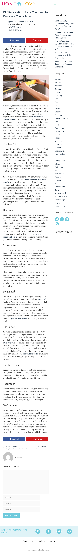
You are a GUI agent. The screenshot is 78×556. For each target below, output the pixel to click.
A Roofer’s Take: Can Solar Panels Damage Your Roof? (63, 64)
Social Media (60, 186)
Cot (56, 99)
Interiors (58, 144)
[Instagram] (69, 531)
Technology (60, 199)
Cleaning (58, 95)
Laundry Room (61, 154)
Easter (57, 108)
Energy (58, 112)
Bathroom (59, 82)
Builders (58, 89)
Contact (52, 541)
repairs (58, 180)
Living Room (60, 160)
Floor (57, 125)
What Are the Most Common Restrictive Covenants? (63, 55)
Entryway (59, 115)
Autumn (58, 79)
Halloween (59, 131)
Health (57, 134)
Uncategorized (61, 206)
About (25, 541)
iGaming (58, 141)
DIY (11, 27)
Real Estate (59, 173)
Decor (57, 102)
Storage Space (61, 196)
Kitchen (17, 27)
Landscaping (60, 151)
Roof (56, 183)
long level (41, 299)
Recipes (58, 177)
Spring (57, 190)
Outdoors (59, 167)
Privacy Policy (38, 541)
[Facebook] (48, 531)
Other (57, 164)
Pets (56, 170)
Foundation (59, 128)
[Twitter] (59, 531)
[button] (54, 3)
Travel (57, 203)
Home (57, 138)
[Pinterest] (37, 531)
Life (56, 157)
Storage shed (60, 193)
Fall (56, 121)
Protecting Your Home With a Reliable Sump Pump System (64, 35)
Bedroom (58, 85)
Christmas (59, 92)
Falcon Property (61, 118)
